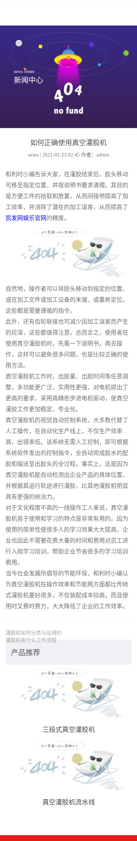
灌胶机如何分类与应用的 (33, 633)
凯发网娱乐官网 (25, 218)
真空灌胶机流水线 (68, 802)
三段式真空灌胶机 (68, 729)
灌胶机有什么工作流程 (31, 640)
